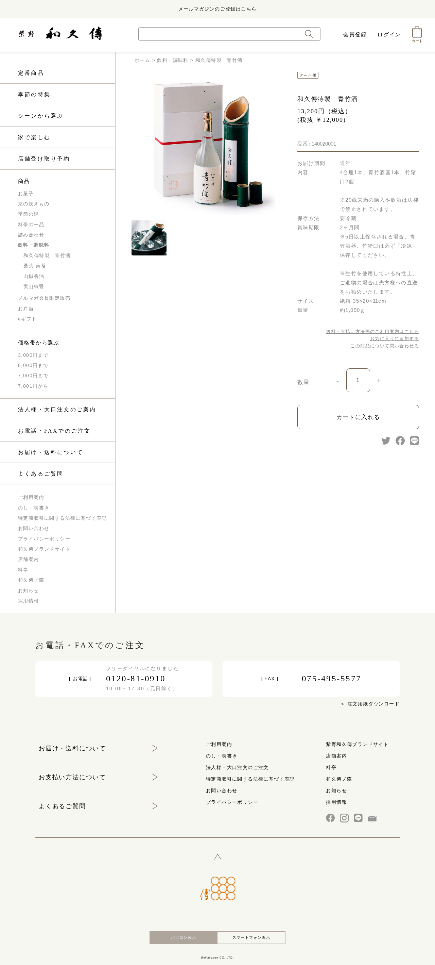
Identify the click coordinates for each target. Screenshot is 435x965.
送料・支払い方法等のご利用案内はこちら (372, 331)
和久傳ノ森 (31, 580)
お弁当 (26, 308)
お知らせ (28, 590)
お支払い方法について (72, 777)
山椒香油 (34, 276)
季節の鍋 (28, 214)
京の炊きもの (33, 203)
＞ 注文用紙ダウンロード (370, 703)
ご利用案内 (31, 497)
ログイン (389, 34)
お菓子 (26, 193)
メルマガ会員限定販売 (44, 298)
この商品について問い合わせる (384, 345)
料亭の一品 (31, 224)
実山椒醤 (34, 286)
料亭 (23, 569)
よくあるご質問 (41, 474)
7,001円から (33, 386)
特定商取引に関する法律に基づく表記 (62, 518)
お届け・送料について (50, 452)
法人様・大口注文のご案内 (57, 409)
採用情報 (28, 600)
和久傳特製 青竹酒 (47, 255)
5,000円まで (33, 365)
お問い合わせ (33, 528)
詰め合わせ (31, 234)
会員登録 (355, 34)
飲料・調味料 (33, 245)
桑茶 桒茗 (34, 265)
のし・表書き (33, 508)
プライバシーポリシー (44, 539)
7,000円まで (33, 375)
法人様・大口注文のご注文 (237, 767)
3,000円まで (33, 355)
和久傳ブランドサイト (44, 549)
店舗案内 (28, 559)
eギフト (27, 318)
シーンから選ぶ (41, 116)
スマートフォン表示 (251, 937)
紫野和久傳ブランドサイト (357, 744)
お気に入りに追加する (394, 338)
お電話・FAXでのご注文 (54, 431)
